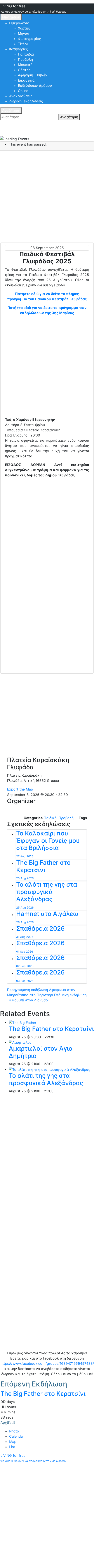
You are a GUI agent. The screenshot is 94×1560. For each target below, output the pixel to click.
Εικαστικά (26, 80)
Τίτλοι (23, 44)
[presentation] (22, 1022)
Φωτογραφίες (29, 38)
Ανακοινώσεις (21, 96)
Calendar (16, 1436)
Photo (14, 1431)
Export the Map (20, 789)
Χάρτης (24, 28)
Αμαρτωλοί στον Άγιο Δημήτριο (40, 1052)
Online (23, 91)
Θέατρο (24, 70)
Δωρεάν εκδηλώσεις (26, 101)
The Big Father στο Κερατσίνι (51, 1028)
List (12, 1447)
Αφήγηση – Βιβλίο (32, 75)
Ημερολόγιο (19, 23)
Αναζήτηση (11, 110)
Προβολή (25, 59)
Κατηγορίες (18, 49)
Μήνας (23, 33)
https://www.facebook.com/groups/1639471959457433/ (47, 1363)
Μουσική (25, 64)
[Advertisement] (47, 367)
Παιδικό (50, 818)
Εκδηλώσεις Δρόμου (35, 85)
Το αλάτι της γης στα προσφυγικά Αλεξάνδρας (46, 1079)
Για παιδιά (26, 54)
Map (12, 1441)
